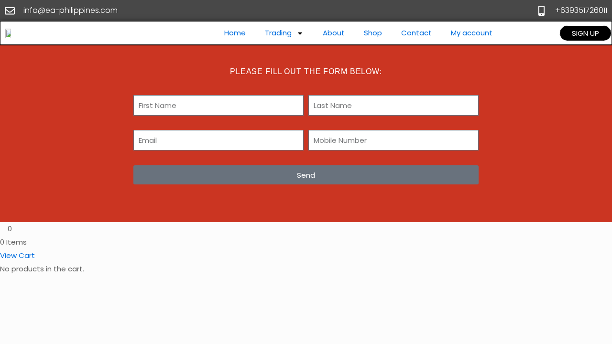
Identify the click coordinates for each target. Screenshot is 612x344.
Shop (373, 33)
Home (235, 33)
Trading (278, 33)
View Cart (17, 255)
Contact (416, 33)
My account (471, 33)
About (334, 33)
